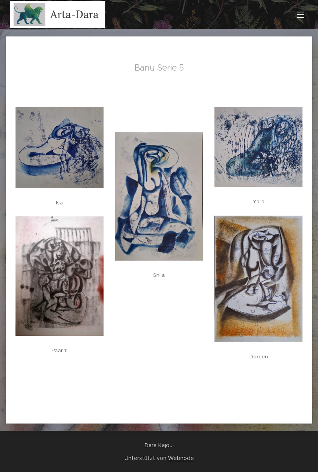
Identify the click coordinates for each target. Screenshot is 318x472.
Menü (300, 14)
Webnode (181, 458)
